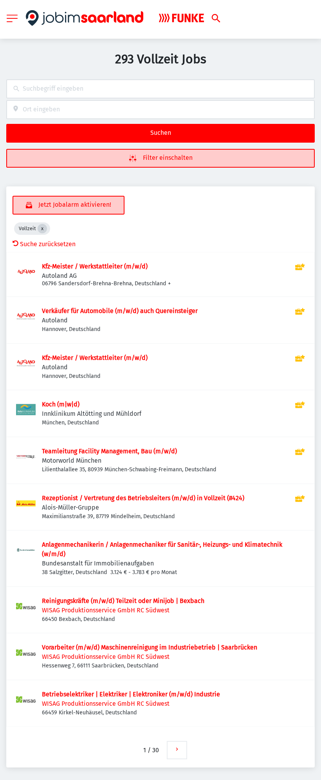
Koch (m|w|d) (60, 404)
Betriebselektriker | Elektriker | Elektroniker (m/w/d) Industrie (131, 694)
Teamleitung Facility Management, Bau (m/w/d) (109, 451)
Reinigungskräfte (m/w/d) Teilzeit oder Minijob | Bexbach (123, 601)
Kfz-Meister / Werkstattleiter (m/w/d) (95, 266)
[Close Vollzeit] (42, 228)
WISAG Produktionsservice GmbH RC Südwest (106, 610)
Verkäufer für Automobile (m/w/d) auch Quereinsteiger (120, 311)
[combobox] (160, 88)
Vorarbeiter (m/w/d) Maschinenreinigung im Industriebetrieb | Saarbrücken (149, 647)
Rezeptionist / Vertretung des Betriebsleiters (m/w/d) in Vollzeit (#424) (143, 498)
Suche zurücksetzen (48, 244)
